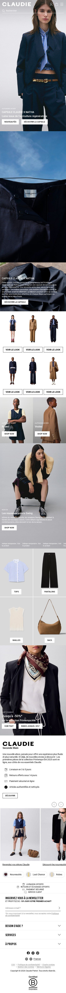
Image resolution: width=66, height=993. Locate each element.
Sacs (49, 640)
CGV (13, 965)
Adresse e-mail (12, 908)
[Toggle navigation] (62, 4)
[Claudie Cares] (33, 983)
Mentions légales (43, 967)
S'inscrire (59, 908)
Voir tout (9, 726)
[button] (51, 4)
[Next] (60, 804)
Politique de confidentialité (28, 965)
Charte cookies (48, 965)
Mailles (16, 640)
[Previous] (54, 804)
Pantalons (49, 592)
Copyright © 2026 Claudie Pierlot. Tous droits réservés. (33, 971)
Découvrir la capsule (34, 122)
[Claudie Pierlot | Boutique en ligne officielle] (16, 4)
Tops (16, 592)
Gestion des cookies (25, 967)
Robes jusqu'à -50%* (30, 726)
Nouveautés (10, 122)
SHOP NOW (9, 434)
